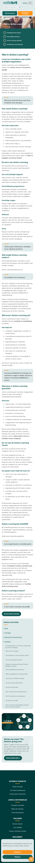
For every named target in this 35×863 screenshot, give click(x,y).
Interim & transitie (17, 786)
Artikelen (8, 642)
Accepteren (17, 852)
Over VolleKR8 (17, 827)
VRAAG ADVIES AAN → (13, 758)
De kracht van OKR (12, 700)
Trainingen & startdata (17, 805)
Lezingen (8, 633)
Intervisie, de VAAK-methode (15, 678)
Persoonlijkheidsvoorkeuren (15, 669)
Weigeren (17, 857)
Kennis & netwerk (17, 824)
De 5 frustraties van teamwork (15, 696)
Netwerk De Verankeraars (13, 637)
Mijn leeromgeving (10, 13)
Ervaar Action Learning (11, 614)
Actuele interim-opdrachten (25, 13)
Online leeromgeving (17, 812)
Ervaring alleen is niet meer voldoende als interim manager (18, 646)
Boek (6, 628)
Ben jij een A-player (12, 651)
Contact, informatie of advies (17, 831)
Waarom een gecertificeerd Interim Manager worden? (16, 665)
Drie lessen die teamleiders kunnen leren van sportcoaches (17, 706)
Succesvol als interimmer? (14, 683)
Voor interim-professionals (17, 790)
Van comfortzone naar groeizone (16, 692)
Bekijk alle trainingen (17, 809)
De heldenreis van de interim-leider (17, 655)
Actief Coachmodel (12, 687)
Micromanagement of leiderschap (16, 674)
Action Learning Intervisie (14, 660)
